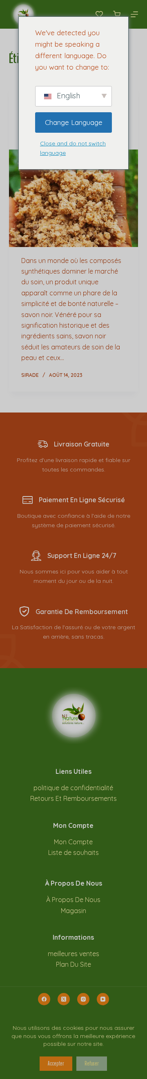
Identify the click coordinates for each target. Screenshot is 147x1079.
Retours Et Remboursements (73, 798)
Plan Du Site (73, 964)
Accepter (56, 1063)
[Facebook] (44, 999)
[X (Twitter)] (64, 999)
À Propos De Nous (73, 899)
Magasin (73, 911)
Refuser (92, 1063)
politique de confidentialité (73, 788)
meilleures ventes (73, 954)
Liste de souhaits (73, 852)
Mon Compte (73, 842)
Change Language (73, 122)
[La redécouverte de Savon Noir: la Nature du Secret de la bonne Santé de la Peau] (73, 198)
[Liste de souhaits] (99, 14)
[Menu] (134, 14)
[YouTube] (103, 999)
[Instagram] (83, 999)
